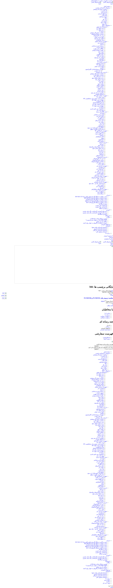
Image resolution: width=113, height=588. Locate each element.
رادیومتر (102, 135)
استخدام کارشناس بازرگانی (100, 230)
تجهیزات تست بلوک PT (98, 106)
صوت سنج (101, 51)
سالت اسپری (100, 91)
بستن (111, 587)
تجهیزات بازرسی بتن (102, 166)
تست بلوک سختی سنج (98, 148)
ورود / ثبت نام (106, 583)
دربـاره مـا (107, 314)
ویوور (102, 138)
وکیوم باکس (101, 141)
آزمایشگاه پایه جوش (102, 27)
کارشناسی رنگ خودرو (101, 207)
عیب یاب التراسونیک (98, 35)
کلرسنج (102, 188)
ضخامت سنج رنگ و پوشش (100, 9)
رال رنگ (105, 19)
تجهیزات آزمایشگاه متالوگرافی (99, 189)
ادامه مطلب (110, 305)
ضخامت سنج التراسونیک (97, 34)
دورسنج (102, 144)
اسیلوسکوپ (101, 126)
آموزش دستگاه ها (102, 214)
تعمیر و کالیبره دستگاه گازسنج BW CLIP (96, 202)
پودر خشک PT (100, 97)
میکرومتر (101, 152)
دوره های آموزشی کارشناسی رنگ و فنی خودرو (95, 211)
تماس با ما (107, 313)
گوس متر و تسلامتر (99, 114)
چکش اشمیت (100, 173)
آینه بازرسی (104, 12)
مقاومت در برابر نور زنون (97, 92)
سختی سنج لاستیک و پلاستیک (96, 147)
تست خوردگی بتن (99, 171)
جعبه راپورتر (97, 70)
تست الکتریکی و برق (101, 111)
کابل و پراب (101, 164)
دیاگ (106, 18)
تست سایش (101, 89)
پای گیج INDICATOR (98, 103)
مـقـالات (108, 327)
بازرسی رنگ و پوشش (101, 72)
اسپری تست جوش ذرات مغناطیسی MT (93, 98)
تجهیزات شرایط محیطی (101, 41)
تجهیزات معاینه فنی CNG (100, 176)
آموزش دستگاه (103, 208)
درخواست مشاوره (105, 316)
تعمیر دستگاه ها (103, 204)
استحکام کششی (99, 94)
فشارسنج (101, 53)
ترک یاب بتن (101, 170)
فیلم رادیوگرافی (100, 136)
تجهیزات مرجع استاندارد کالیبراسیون (94, 69)
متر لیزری (101, 151)
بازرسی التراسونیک (102, 157)
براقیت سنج (104, 22)
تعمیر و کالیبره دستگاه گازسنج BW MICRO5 (95, 198)
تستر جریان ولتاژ (99, 120)
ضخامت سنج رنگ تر (99, 75)
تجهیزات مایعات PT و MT (100, 95)
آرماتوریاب (101, 167)
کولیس (102, 67)
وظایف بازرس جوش (101, 221)
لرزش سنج (101, 149)
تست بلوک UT (100, 28)
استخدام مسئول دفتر (101, 231)
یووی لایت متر (100, 110)
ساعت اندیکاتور (100, 155)
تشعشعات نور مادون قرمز (97, 108)
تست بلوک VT (100, 29)
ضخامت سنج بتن (99, 174)
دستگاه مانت (100, 193)
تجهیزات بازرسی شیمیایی (100, 182)
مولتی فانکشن (100, 54)
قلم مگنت (104, 15)
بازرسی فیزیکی (103, 142)
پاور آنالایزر (101, 119)
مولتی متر (101, 122)
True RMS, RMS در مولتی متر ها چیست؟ (96, 220)
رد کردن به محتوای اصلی (97, 0)
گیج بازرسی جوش (99, 37)
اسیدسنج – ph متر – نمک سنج (96, 183)
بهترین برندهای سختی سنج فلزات (98, 218)
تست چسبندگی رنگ (99, 76)
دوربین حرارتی (100, 47)
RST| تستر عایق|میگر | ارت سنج (96, 128)
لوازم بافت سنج (100, 190)
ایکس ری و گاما (100, 132)
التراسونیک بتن (100, 168)
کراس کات (104, 21)
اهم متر (102, 113)
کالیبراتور (101, 59)
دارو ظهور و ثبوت (99, 133)
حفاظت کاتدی (100, 87)
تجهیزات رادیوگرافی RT (101, 130)
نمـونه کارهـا (107, 339)
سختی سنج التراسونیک (98, 160)
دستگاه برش (100, 192)
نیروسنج (102, 154)
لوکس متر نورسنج (99, 38)
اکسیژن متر (101, 43)
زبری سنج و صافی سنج (98, 78)
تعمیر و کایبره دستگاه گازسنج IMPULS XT (96, 201)
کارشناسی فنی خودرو (101, 205)
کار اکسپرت (104, 10)
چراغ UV (101, 31)
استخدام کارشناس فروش (100, 229)
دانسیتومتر (101, 139)
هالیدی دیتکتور (100, 85)
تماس (111, 244)
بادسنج (102, 44)
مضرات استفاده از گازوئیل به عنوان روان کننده (95, 223)
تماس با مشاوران (108, 239)
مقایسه (108, 581)
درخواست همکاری (105, 317)
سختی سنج (101, 145)
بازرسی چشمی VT (102, 62)
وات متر (102, 123)
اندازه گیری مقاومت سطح (97, 129)
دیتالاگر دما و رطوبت (98, 48)
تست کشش (101, 88)
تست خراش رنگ (99, 79)
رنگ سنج (104, 24)
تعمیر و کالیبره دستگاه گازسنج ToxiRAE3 (96, 199)
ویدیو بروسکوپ (103, 16)
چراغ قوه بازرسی (102, 13)
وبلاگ (111, 295)
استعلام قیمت (106, 337)
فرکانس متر (101, 117)
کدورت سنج (101, 185)
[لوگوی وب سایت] (107, 3)
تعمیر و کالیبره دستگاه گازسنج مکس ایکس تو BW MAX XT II (91, 196)
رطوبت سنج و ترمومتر (98, 50)
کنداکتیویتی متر (100, 186)
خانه (112, 290)
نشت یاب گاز (100, 56)
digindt (102, 301)
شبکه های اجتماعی (105, 329)
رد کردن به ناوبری (108, 0)
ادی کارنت (101, 125)
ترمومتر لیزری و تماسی (98, 46)
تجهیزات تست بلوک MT (98, 100)
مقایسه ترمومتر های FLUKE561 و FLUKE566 (98, 298)
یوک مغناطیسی (100, 40)
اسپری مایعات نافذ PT (98, 104)
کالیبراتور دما (100, 60)
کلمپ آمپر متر (100, 116)
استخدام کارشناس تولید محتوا (99, 227)
